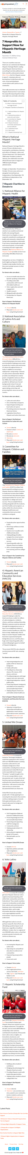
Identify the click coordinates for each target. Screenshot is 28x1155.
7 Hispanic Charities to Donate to (14, 107)
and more (20, 971)
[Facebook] (13, 1148)
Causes (17, 32)
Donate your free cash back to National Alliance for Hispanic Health (13, 224)
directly (13, 846)
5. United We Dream (12, 128)
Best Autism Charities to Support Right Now (12, 1133)
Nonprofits (10, 32)
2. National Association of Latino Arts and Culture (14, 116)
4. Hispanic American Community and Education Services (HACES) (14, 124)
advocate (16, 436)
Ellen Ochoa (6, 75)
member (15, 434)
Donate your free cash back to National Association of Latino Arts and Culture (13, 352)
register (12, 973)
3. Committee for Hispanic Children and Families (14, 120)
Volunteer (10, 438)
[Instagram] (17, 1148)
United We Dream (7, 755)
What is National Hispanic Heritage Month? (14, 104)
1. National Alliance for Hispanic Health (15, 112)
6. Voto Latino (11, 130)
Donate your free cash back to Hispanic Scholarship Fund (13, 1016)
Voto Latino (5, 892)
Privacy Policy (13, 1144)
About (6, 1144)
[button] (23, 4)
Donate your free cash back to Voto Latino (13, 889)
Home (4, 32)
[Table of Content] (23, 101)
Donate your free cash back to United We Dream (13, 751)
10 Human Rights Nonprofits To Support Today (13, 1124)
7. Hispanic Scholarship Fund (14, 132)
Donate (9, 308)
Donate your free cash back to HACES (13, 608)
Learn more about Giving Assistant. (14, 11)
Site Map (21, 1144)
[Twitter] (10, 1148)
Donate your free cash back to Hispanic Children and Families (13, 481)
